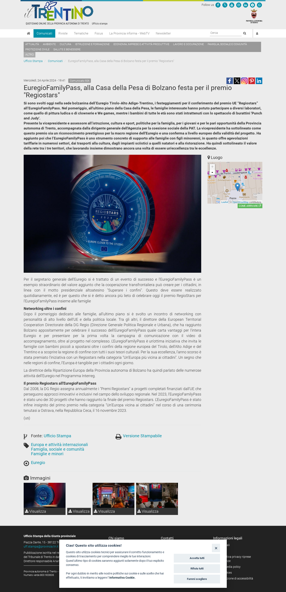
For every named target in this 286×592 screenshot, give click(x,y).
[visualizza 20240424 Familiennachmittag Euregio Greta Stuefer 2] (157, 495)
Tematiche (81, 33)
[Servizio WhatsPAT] (259, 4)
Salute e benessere (66, 49)
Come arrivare (249, 205)
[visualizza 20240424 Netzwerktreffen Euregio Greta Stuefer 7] (113, 495)
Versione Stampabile (142, 435)
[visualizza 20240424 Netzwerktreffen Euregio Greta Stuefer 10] (45, 495)
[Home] (28, 33)
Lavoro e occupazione (188, 44)
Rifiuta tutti (197, 568)
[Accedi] (257, 33)
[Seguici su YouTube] (232, 4)
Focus (99, 33)
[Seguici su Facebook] (218, 4)
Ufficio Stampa (33, 61)
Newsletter (163, 33)
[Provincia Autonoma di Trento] (254, 16)
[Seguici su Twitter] (225, 4)
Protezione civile (37, 49)
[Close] (216, 548)
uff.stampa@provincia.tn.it (41, 546)
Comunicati (44, 33)
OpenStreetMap (240, 202)
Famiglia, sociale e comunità (227, 44)
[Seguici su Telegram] (252, 4)
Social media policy (228, 566)
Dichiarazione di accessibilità (234, 578)
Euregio (38, 462)
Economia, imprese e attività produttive (141, 44)
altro (29, 54)
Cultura (65, 44)
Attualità (32, 44)
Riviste (63, 33)
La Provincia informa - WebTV (129, 33)
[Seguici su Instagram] (239, 4)
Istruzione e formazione (92, 44)
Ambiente (49, 44)
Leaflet (224, 202)
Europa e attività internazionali (59, 444)
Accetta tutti (197, 558)
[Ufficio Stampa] (65, 12)
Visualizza (37, 511)
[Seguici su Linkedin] (246, 4)
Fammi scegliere (197, 579)
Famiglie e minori (47, 453)
